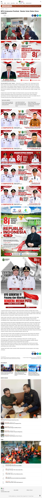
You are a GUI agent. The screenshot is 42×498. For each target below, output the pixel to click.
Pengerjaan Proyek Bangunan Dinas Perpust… (14, 435)
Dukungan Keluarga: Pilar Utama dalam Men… (14, 469)
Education (7, 464)
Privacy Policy (30, 490)
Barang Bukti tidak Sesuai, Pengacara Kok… (13, 423)
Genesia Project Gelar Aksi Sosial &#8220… (14, 465)
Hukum (6, 422)
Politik (9, 481)
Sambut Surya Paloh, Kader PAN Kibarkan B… (14, 482)
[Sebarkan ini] (33, 15)
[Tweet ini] (35, 15)
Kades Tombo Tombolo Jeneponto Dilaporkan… (14, 431)
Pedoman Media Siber (5, 491)
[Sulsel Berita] (21, 1)
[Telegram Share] (37, 15)
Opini (10, 464)
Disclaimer (16, 490)
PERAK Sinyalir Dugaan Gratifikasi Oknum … (13, 427)
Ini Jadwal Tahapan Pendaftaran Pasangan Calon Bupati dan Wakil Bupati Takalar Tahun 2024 (32, 357)
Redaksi (2, 490)
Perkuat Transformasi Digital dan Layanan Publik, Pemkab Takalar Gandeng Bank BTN (7, 103)
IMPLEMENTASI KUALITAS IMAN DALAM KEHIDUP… (16, 478)
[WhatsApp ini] (40, 15)
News (8, 422)
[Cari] (40, 1)
